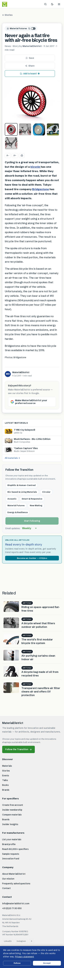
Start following (32, 520)
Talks (5, 780)
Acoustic (11, 498)
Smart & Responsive (32, 498)
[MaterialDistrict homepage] (11, 4)
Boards (5, 819)
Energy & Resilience (17, 512)
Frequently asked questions (16, 883)
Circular (46, 492)
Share (31, 65)
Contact (6, 888)
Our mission (8, 878)
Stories (6, 770)
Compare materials (12, 814)
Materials (7, 765)
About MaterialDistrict (13, 873)
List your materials (11, 839)
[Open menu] (59, 4)
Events (5, 775)
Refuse (17, 963)
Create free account (12, 805)
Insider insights (10, 824)
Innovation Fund (10, 858)
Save (31, 58)
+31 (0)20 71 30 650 (12, 908)
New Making (36, 505)
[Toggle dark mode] (52, 4)
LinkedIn (8, 941)
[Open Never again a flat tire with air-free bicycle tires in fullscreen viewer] (32, 100)
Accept (47, 963)
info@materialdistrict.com (15, 903)
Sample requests (10, 854)
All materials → (12, 458)
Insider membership (12, 809)
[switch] (32, 28)
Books (5, 785)
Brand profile (9, 844)
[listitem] (11, 129)
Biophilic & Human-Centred (21, 485)
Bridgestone (40, 189)
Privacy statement (24, 956)
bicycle (35, 166)
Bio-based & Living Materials (22, 492)
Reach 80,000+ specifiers (15, 849)
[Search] (45, 4)
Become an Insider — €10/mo (32, 558)
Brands (5, 789)
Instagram (21, 941)
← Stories (7, 15)
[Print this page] (22, 155)
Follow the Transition (18, 749)
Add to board (30, 73)
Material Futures (18, 28)
